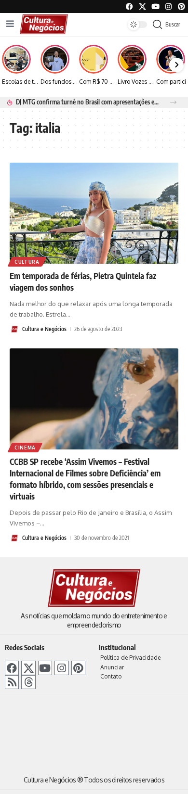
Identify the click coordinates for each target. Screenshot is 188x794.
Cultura (27, 262)
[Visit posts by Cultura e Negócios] (14, 329)
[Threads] (28, 682)
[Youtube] (155, 6)
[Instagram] (61, 668)
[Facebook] (129, 6)
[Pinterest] (181, 6)
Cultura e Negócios (44, 329)
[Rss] (12, 682)
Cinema (25, 447)
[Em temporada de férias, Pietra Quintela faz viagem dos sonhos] (94, 213)
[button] (173, 102)
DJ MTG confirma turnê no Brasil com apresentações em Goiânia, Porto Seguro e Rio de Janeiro (87, 102)
